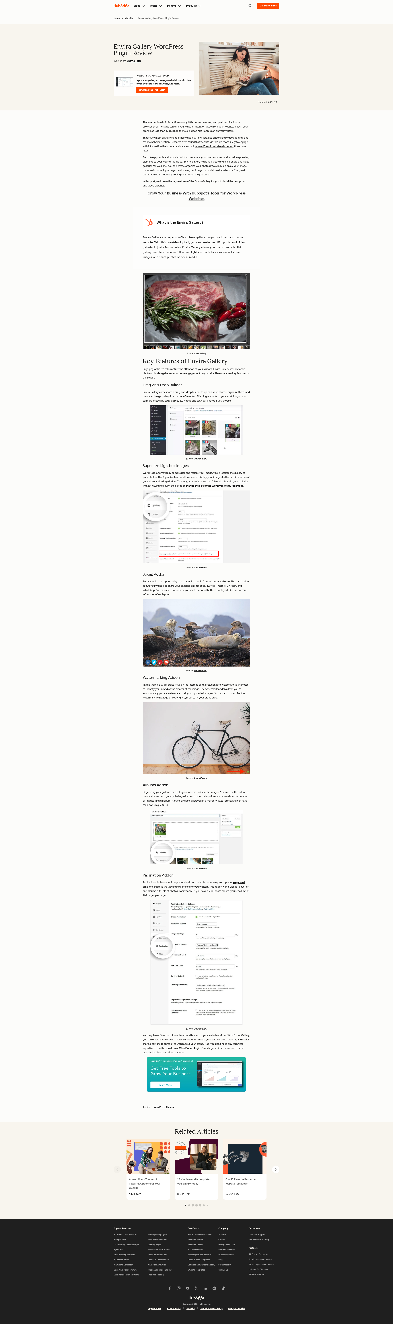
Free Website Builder (157, 1240)
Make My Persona (195, 1250)
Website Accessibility (211, 1308)
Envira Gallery (192, 161)
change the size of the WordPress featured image (214, 485)
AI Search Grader (195, 1240)
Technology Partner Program (261, 1264)
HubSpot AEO (120, 1240)
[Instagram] (179, 1289)
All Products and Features (125, 1235)
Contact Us (223, 1270)
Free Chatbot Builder (157, 1255)
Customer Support (257, 1235)
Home (117, 18)
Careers (221, 1240)
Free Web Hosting (156, 1275)
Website (129, 18)
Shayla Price (134, 60)
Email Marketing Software (125, 1270)
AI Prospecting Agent (157, 1235)
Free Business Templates (199, 1260)
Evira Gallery (200, 353)
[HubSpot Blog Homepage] (121, 5)
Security (191, 1308)
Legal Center (154, 1308)
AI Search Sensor (195, 1245)
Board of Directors (226, 1250)
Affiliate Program (256, 1274)
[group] (148, 1169)
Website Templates (196, 1270)
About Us (222, 1235)
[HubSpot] (196, 1298)
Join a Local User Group (259, 1240)
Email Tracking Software (124, 1255)
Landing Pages (154, 1245)
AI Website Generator (123, 1265)
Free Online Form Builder (159, 1250)
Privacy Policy (174, 1308)
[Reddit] (214, 1289)
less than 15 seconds (166, 130)
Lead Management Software (126, 1275)
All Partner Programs (258, 1254)
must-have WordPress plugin (183, 1048)
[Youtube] (188, 1289)
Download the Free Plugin (151, 90)
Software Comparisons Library (201, 1265)
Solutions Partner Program (260, 1259)
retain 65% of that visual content (214, 146)
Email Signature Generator (199, 1255)
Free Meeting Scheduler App (126, 1245)
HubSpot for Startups (258, 1269)
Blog (220, 1260)
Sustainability (224, 1265)
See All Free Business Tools (200, 1235)
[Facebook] (170, 1289)
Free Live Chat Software (158, 1260)
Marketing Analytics (157, 1265)
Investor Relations (226, 1255)
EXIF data (185, 400)
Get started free (268, 5)
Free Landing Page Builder (159, 1270)
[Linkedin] (205, 1289)
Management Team (226, 1245)
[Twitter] (196, 1289)
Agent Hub (118, 1250)
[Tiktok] (223, 1289)
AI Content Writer (121, 1260)
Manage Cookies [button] (236, 1308)
